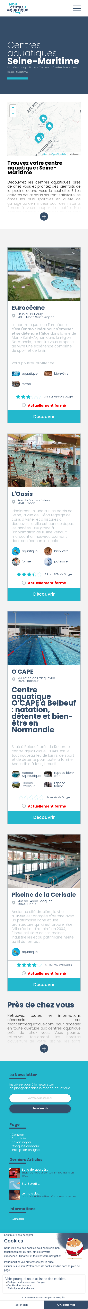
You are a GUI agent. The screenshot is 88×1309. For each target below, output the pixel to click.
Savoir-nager (21, 1142)
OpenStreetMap (59, 154)
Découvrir (44, 416)
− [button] (13, 113)
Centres (44, 67)
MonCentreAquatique (21, 67)
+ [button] (13, 107)
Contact (18, 1219)
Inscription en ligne (26, 1150)
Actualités (19, 1138)
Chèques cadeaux (25, 1146)
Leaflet (44, 154)
